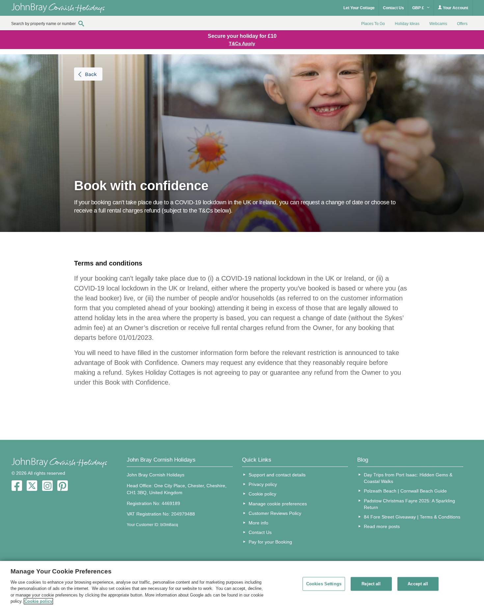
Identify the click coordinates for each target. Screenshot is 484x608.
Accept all (418, 583)
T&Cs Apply (242, 43)
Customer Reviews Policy (275, 513)
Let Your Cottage (359, 8)
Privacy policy (263, 484)
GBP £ (418, 8)
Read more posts (382, 526)
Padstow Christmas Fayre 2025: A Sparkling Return (409, 504)
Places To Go (373, 23)
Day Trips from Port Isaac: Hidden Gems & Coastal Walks (408, 478)
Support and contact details (277, 474)
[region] (242, 584)
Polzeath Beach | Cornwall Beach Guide (405, 491)
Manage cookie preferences (278, 503)
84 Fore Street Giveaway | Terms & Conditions (412, 516)
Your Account (455, 8)
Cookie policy (262, 493)
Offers (462, 23)
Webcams (438, 23)
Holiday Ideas (407, 23)
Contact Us (393, 8)
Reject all (371, 583)
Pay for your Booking (270, 542)
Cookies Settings (323, 583)
